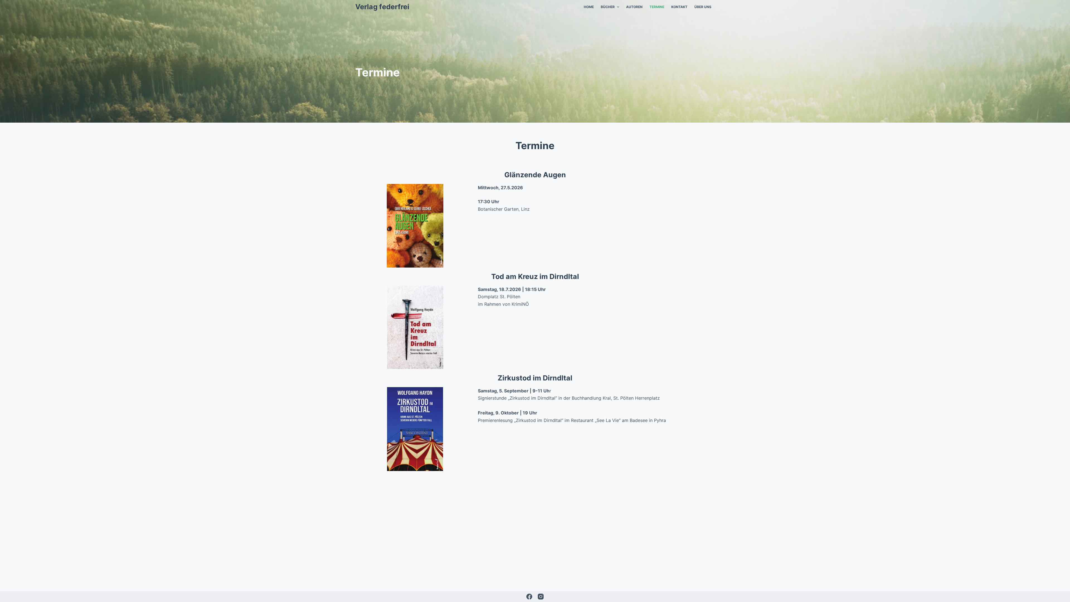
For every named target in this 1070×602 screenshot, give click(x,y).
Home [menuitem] (589, 7)
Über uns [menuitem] (702, 7)
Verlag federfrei (382, 7)
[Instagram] (541, 596)
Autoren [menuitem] (634, 7)
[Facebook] (529, 596)
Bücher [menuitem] (608, 7)
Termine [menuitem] (657, 7)
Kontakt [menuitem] (679, 7)
